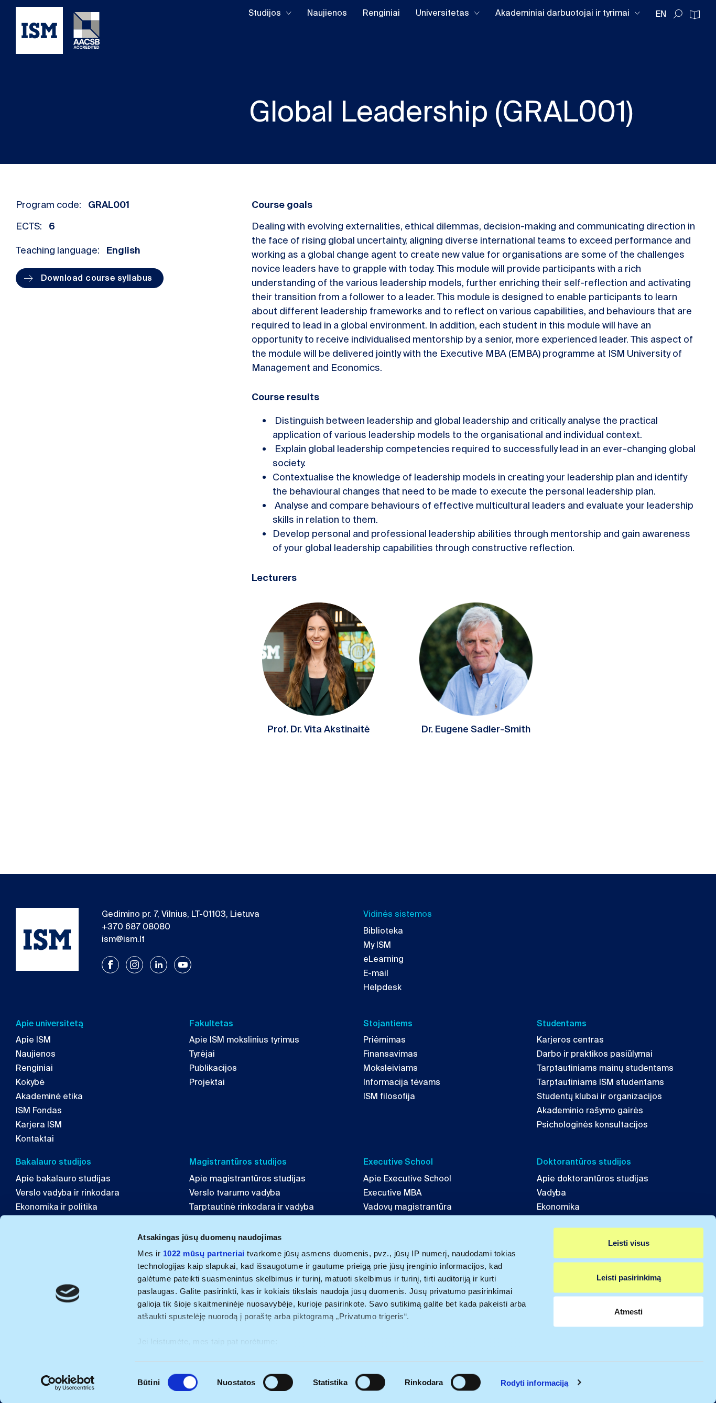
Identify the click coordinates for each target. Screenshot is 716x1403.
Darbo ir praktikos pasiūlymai (595, 1053)
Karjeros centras (570, 1039)
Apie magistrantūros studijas (247, 1178)
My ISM (377, 944)
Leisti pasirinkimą (628, 1277)
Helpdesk (382, 987)
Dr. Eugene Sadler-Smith (475, 729)
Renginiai (381, 12)
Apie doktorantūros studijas (592, 1178)
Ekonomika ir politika (56, 1206)
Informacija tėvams (401, 1082)
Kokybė (30, 1082)
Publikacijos (213, 1067)
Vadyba (551, 1192)
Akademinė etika (49, 1096)
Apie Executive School (407, 1178)
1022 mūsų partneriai (204, 1253)
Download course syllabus (97, 277)
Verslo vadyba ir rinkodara (68, 1192)
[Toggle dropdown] (288, 13)
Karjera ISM (39, 1124)
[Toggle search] (677, 14)
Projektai (207, 1082)
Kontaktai (35, 1138)
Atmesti (628, 1311)
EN (661, 13)
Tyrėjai (202, 1053)
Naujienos (327, 12)
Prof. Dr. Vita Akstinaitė (318, 729)
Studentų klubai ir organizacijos (599, 1096)
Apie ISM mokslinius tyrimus (244, 1039)
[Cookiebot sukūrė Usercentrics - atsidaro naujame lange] (68, 1382)
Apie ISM (33, 1039)
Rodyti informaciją (535, 1382)
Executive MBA (392, 1192)
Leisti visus (628, 1242)
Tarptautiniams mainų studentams (605, 1067)
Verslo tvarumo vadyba (234, 1192)
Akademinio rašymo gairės (590, 1110)
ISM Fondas (39, 1110)
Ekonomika (558, 1206)
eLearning (383, 958)
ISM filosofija (389, 1096)
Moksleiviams (390, 1067)
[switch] (278, 1382)
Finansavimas (390, 1053)
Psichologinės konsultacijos (592, 1124)
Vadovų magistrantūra (407, 1206)
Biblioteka (383, 930)
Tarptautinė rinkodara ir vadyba (251, 1206)
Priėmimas (384, 1039)
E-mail (375, 973)
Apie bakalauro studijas (63, 1178)
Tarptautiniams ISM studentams (600, 1082)
